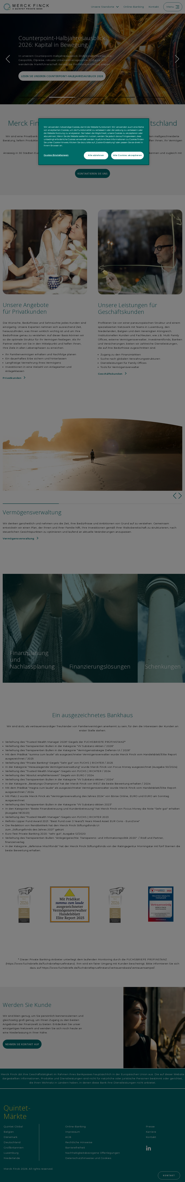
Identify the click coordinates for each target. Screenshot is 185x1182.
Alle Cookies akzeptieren (127, 155)
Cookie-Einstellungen (56, 155)
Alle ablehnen (96, 155)
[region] (93, 141)
